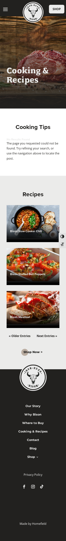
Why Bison (32, 414)
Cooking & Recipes (33, 431)
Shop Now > (32, 352)
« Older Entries (19, 336)
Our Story (33, 406)
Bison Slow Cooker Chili (26, 231)
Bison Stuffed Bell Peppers (27, 274)
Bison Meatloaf (20, 317)
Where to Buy (33, 423)
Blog (33, 448)
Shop (57, 9)
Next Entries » (47, 336)
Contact (33, 440)
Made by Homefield (33, 524)
